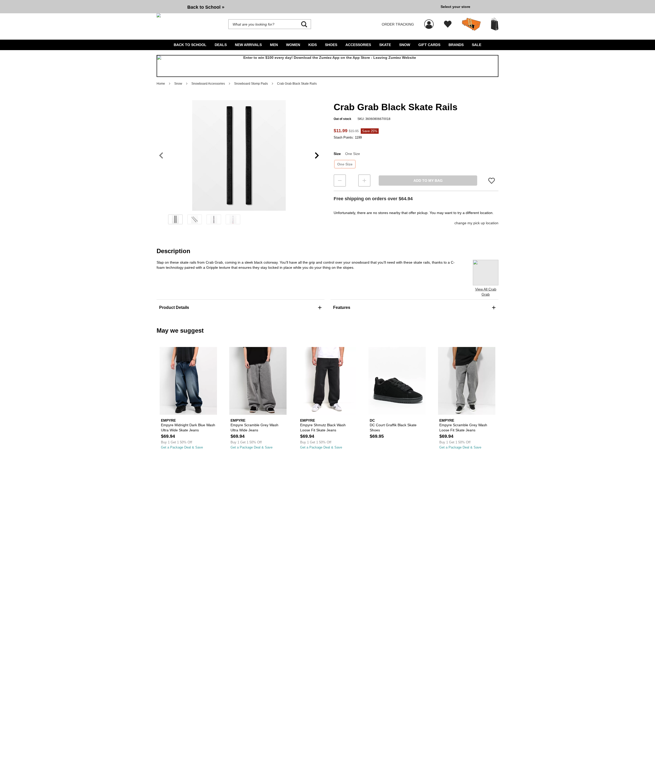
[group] (296, 6)
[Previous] (161, 155)
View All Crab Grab (485, 291)
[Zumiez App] (327, 66)
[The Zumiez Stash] (471, 24)
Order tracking (398, 24)
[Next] (316, 155)
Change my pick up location (476, 223)
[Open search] (304, 24)
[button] (239, 155)
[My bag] (494, 24)
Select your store (455, 7)
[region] (239, 164)
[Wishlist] (448, 24)
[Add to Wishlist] (491, 180)
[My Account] (429, 21)
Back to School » (205, 7)
